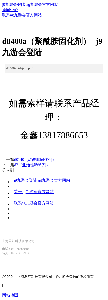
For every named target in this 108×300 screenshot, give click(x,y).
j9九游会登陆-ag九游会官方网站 (30, 4)
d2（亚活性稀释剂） (32, 165)
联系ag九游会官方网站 (34, 203)
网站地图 (10, 295)
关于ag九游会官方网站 (34, 191)
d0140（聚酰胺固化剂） (35, 159)
